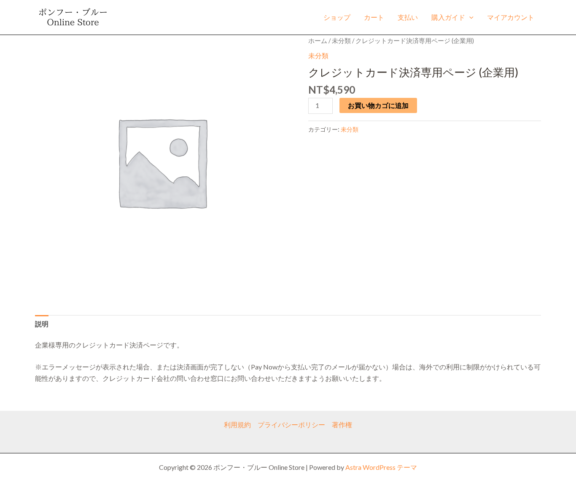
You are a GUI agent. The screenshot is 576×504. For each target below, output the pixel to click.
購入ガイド (448, 17)
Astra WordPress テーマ (381, 467)
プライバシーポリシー (291, 424)
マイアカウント (510, 17)
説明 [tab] (41, 324)
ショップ (336, 17)
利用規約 (237, 424)
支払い (408, 17)
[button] (469, 17)
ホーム (317, 40)
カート (374, 17)
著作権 (342, 424)
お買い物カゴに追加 (378, 105)
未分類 (341, 40)
